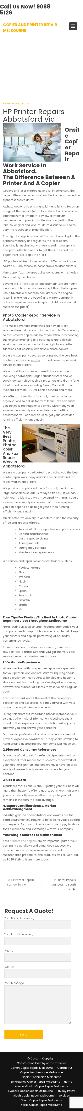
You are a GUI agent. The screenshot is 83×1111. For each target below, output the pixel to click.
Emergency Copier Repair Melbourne (35, 1082)
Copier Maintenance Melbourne (41, 1072)
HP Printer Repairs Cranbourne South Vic (63, 884)
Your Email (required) (18, 934)
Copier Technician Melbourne (41, 1077)
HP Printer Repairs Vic (16, 103)
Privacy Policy (66, 1091)
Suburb (9, 967)
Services (64, 1095)
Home (68, 1082)
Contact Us (65, 1068)
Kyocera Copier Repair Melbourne (30, 1091)
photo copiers (29, 284)
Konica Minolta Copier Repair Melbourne (41, 1086)
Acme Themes (56, 1063)
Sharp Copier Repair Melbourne (41, 1100)
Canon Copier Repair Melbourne (32, 1068)
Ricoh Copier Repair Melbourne (34, 1095)
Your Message (14, 983)
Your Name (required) (19, 918)
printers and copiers (23, 841)
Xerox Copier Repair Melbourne (41, 1105)
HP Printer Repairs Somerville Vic (21, 882)
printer (35, 360)
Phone (8, 951)
